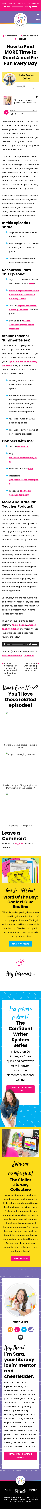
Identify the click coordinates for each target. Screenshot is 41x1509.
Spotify (6, 628)
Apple (15, 624)
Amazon (31, 624)
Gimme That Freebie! (20, 944)
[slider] (35, 6)
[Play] (5, 7)
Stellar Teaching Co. (20, 20)
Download (29, 655)
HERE (31, 283)
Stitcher (14, 628)
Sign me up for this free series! (20, 1089)
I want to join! (20, 1258)
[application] (20, 6)
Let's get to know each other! (20, 1456)
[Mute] (30, 7)
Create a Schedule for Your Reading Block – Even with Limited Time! (10, 669)
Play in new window (12, 655)
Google (22, 624)
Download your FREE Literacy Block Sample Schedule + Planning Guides (24, 294)
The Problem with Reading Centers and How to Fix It (30, 667)
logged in (19, 843)
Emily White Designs (22, 1501)
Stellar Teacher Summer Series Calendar (21, 324)
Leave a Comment (30, 36)
